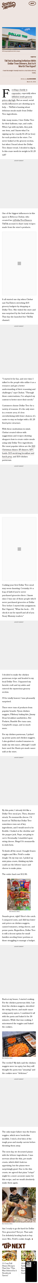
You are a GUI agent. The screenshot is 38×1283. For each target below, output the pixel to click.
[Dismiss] (34, 1263)
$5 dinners (23, 449)
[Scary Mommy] (9, 5)
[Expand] (27, 1263)
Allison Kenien (31, 79)
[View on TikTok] (19, 263)
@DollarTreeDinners (22, 220)
